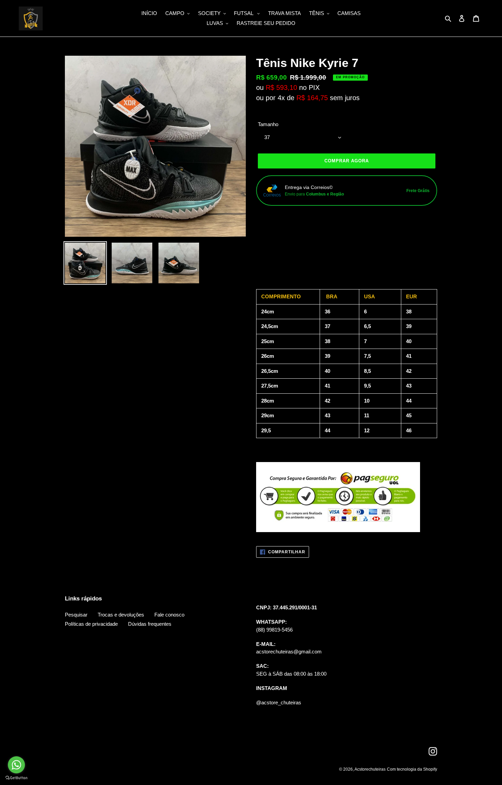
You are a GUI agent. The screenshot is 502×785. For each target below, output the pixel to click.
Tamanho (268, 124)
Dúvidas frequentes (149, 624)
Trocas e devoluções (121, 615)
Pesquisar (76, 615)
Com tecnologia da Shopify (412, 769)
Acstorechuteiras (370, 769)
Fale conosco (169, 615)
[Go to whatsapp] (16, 764)
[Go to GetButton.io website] (16, 778)
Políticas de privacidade (91, 624)
